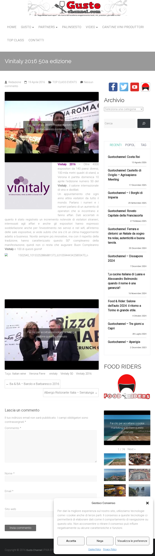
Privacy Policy (110, 549)
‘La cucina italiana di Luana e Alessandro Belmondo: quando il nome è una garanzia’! (126, 281)
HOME (11, 27)
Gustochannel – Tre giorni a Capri (126, 326)
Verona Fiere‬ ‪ (37, 373)
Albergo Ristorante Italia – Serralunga (71, 392)
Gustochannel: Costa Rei (124, 157)
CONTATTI (36, 40)
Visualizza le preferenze (132, 541)
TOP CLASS (15, 40)
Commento (13, 428)
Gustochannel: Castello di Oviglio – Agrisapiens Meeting (124, 175)
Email (9, 491)
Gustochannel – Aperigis (124, 342)
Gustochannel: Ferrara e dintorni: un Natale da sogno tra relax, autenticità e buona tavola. (126, 235)
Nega (100, 541)
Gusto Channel (34, 550)
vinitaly (53, 373)
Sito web (10, 509)
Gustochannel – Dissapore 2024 (125, 258)
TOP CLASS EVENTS (64, 82)
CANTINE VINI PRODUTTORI (123, 27)
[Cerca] (143, 123)
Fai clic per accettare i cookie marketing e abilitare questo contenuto (51, 127)
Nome (10, 473)
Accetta (71, 541)
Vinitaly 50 (66, 373)
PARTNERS (46, 27)
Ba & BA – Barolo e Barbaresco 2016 (32, 384)
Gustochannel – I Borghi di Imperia (125, 195)
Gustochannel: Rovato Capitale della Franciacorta (125, 213)
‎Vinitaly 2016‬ (83, 373)
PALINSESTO (71, 27)
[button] (147, 503)
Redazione (15, 82)
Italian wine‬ (19, 373)
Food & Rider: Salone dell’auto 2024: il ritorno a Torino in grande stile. (124, 305)
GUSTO (26, 27)
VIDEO (90, 27)
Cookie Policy (94, 549)
